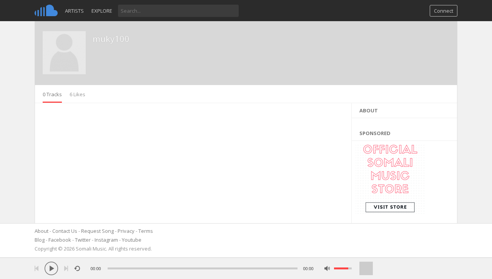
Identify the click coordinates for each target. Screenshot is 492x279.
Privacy (126, 230)
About (41, 230)
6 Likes (77, 94)
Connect (443, 10)
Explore (101, 10)
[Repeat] (77, 268)
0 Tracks (52, 94)
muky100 (111, 38)
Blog (40, 239)
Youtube (131, 239)
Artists (74, 10)
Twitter (83, 239)
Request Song (97, 230)
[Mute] (327, 268)
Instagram (106, 239)
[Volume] (343, 268)
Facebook (59, 239)
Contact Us (64, 230)
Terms (145, 230)
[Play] (51, 268)
